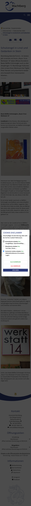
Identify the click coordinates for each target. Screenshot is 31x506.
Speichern (15, 270)
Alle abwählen (15, 266)
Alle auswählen (15, 262)
